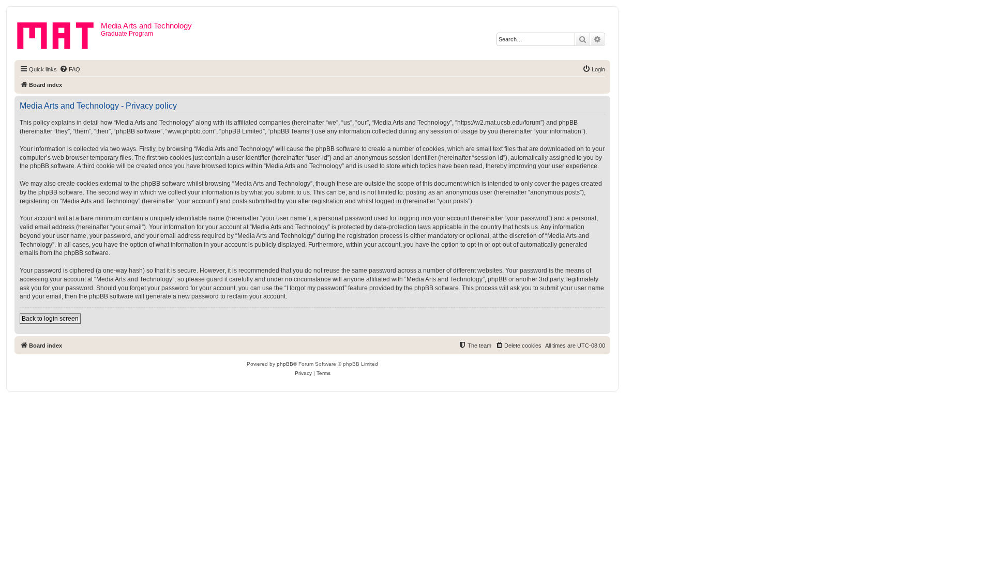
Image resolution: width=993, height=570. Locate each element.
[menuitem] (69, 69)
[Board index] (59, 33)
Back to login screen (50, 318)
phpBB (285, 364)
